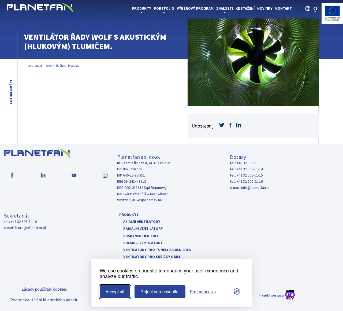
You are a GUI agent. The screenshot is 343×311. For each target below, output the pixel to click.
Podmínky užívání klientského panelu (44, 299)
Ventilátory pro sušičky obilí (151, 256)
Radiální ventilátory (143, 228)
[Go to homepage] (40, 10)
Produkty (141, 8)
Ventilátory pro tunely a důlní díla (157, 250)
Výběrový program (195, 8)
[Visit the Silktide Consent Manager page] (236, 291)
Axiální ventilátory (141, 221)
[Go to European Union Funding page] (332, 22)
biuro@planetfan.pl (30, 227)
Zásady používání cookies (44, 289)
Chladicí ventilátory (143, 243)
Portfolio (164, 8)
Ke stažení (245, 8)
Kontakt (283, 8)
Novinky (265, 8)
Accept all (115, 291)
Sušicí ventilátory (140, 236)
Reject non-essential (160, 291)
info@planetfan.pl (255, 187)
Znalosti (224, 8)
